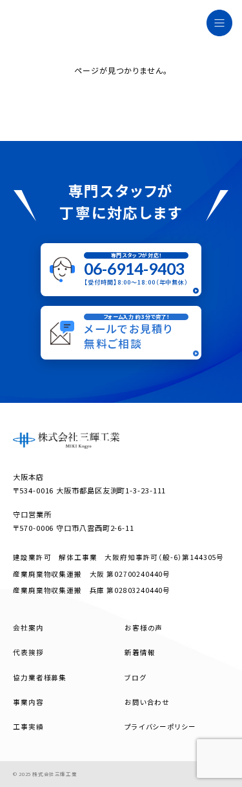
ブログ (135, 677)
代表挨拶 (28, 652)
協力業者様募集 (39, 677)
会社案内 (28, 627)
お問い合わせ (147, 702)
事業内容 (28, 702)
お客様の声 (144, 627)
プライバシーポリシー (160, 726)
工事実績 (28, 726)
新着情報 (140, 652)
